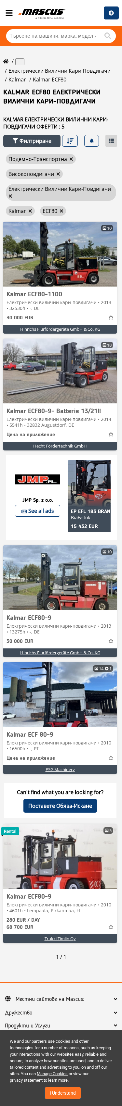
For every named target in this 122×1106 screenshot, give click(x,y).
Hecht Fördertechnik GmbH (60, 446)
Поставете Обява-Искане (60, 805)
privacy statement (26, 1080)
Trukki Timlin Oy (60, 938)
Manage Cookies (52, 1073)
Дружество (18, 1013)
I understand (63, 1093)
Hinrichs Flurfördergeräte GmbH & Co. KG (60, 329)
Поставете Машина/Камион (111, 12)
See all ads (41, 510)
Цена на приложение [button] (31, 434)
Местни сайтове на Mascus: (50, 999)
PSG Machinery (60, 769)
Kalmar (17, 79)
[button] (32, 141)
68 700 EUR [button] (23, 924)
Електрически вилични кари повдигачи (59, 70)
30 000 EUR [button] (20, 318)
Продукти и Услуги (27, 1026)
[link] (60, 254)
